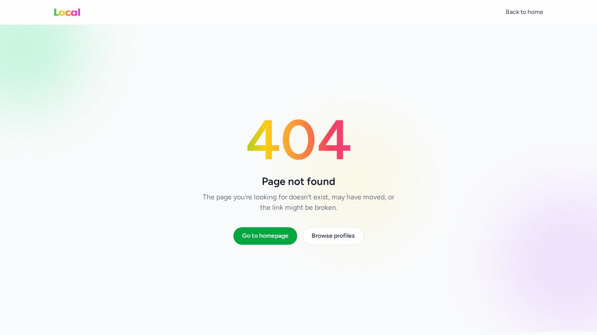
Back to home (524, 12)
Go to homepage (265, 235)
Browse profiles (333, 235)
